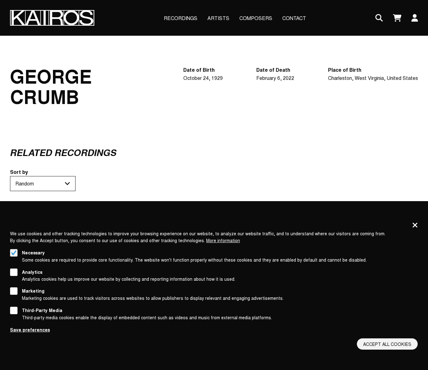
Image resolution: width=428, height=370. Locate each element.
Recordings (180, 18)
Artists (218, 18)
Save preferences (30, 329)
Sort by (19, 171)
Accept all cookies (387, 344)
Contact (294, 18)
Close (415, 225)
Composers (255, 18)
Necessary (33, 252)
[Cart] (397, 18)
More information (223, 240)
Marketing (33, 291)
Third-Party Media (42, 310)
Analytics (32, 271)
